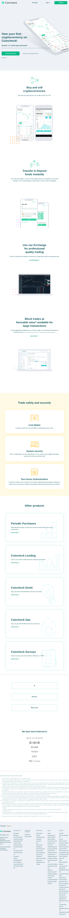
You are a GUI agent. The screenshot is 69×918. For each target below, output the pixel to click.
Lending (15, 856)
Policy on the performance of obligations (62, 896)
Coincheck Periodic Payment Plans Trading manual (52, 850)
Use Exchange (33, 260)
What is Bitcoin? (51, 837)
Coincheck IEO (17, 843)
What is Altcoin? (51, 839)
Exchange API (28, 836)
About (60, 833)
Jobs (60, 839)
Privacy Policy (62, 862)
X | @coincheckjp (52, 879)
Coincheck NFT (17, 845)
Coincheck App (17, 837)
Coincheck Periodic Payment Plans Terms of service (64, 845)
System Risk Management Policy (64, 869)
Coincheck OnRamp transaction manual (53, 865)
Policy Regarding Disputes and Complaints (40, 854)
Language (3, 826)
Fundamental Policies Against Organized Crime (63, 879)
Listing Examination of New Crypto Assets (52, 875)
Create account (10, 53)
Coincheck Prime (17, 864)
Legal (60, 860)
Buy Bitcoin (16, 833)
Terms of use (62, 841)
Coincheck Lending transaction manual (52, 859)
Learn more (33, 336)
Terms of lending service (63, 857)
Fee (37, 843)
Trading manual (51, 847)
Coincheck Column (52, 841)
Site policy (61, 914)
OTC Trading (16, 862)
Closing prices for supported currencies (40, 839)
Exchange (35, 2)
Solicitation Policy (63, 912)
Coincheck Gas (17, 850)
